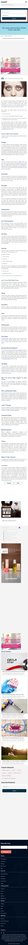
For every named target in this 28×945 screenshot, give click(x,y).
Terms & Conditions (5, 921)
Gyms (2, 893)
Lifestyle (4, 772)
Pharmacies (3, 878)
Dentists (2, 910)
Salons (2, 906)
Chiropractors (3, 859)
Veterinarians (3, 881)
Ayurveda (10, 772)
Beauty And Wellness (6, 775)
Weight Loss (3, 898)
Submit (14, 790)
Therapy (2, 903)
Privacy (2, 925)
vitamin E (20, 350)
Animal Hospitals (4, 873)
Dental (2, 883)
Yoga (2, 868)
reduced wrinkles (6, 358)
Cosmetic (3, 888)
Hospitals (3, 876)
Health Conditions (8, 35)
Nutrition (19, 770)
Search (14, 18)
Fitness (13, 770)
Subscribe (6, 852)
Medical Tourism (17, 772)
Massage (2, 863)
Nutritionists (3, 866)
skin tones (17, 410)
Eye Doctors (3, 861)
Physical (2, 896)
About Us (2, 918)
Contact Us (3, 923)
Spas (2, 908)
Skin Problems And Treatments (9, 778)
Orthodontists (4, 913)
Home (2, 35)
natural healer (5, 338)
